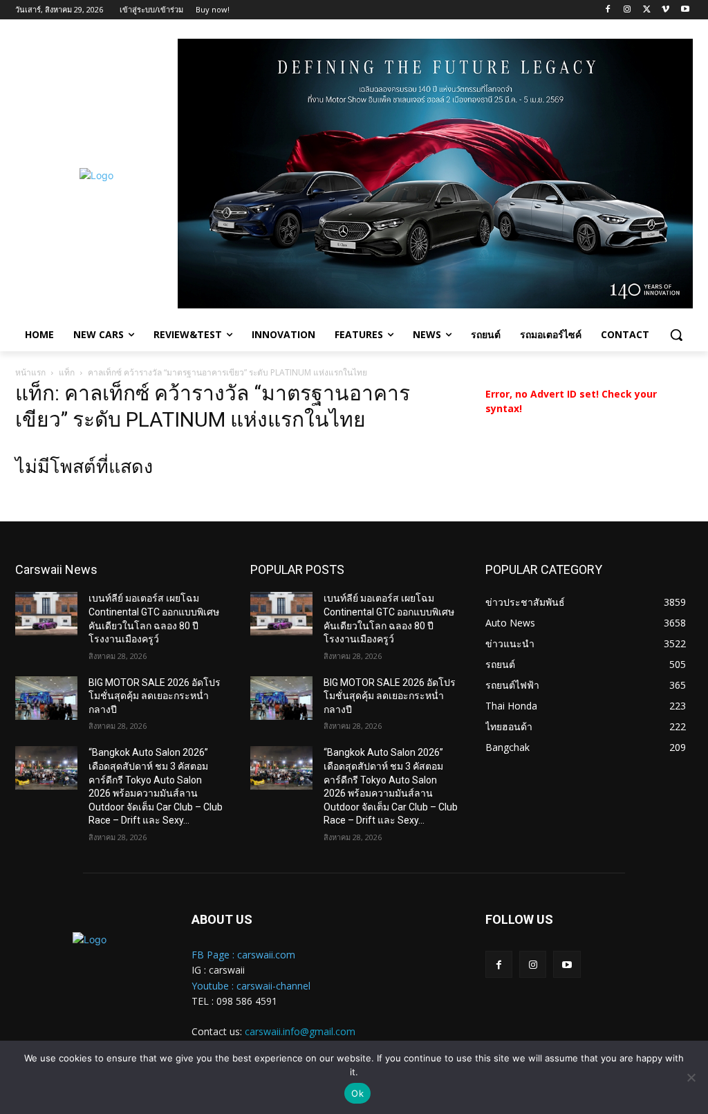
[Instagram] (627, 10)
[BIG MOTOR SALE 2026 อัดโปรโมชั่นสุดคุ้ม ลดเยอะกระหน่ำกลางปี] (46, 698)
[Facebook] (608, 10)
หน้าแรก (30, 372)
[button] (676, 334)
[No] (691, 1077)
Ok (357, 1093)
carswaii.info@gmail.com (300, 1031)
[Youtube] (685, 10)
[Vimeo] (665, 10)
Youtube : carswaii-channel (251, 985)
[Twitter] (647, 10)
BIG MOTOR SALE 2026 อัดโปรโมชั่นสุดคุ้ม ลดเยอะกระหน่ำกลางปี (154, 696)
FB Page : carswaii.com (243, 954)
